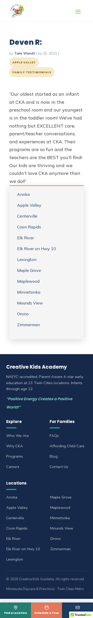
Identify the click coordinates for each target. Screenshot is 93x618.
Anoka (23, 194)
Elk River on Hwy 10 (36, 248)
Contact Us (77, 613)
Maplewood (28, 281)
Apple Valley (24, 62)
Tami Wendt (24, 53)
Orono (23, 313)
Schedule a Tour (46, 613)
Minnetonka (28, 292)
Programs (14, 456)
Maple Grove (29, 270)
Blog (54, 456)
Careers (12, 466)
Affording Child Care (67, 446)
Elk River (25, 237)
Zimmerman (28, 324)
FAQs (54, 435)
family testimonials (31, 72)
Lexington (26, 259)
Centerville (27, 216)
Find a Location (15, 613)
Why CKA (14, 446)
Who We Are (17, 435)
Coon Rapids (29, 226)
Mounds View (30, 303)
